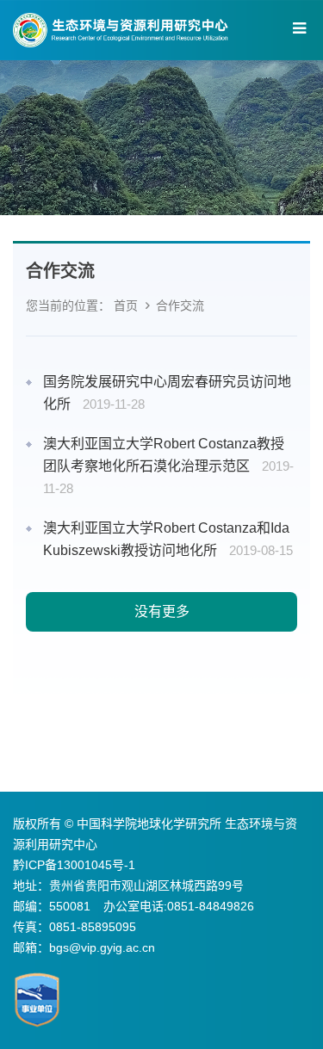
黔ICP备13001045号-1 (74, 865)
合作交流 (180, 305)
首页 (126, 305)
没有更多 (161, 611)
